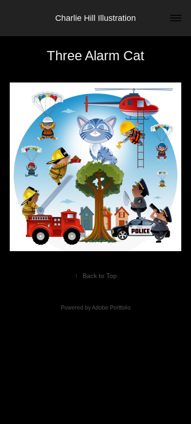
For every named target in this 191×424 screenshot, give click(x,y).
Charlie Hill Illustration (95, 18)
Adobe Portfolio (111, 307)
